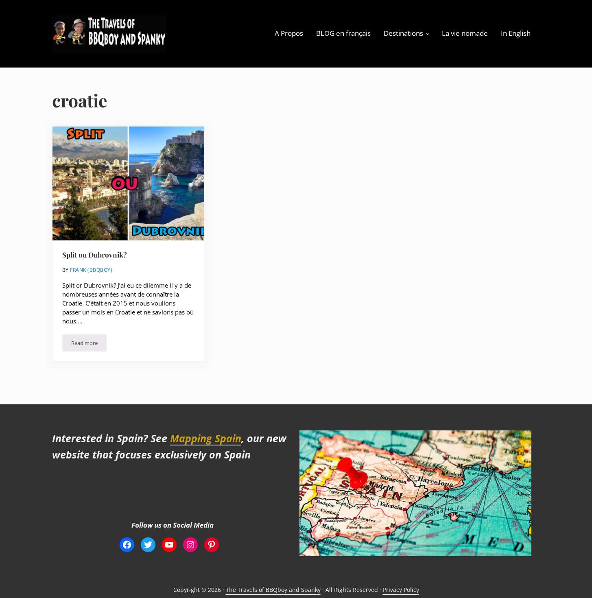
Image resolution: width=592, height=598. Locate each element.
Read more (89, 344)
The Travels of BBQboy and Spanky (273, 590)
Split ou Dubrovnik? (94, 254)
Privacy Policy (401, 590)
